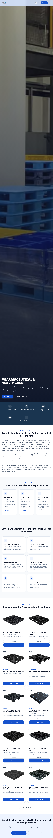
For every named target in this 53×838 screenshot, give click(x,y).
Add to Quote (14, 644)
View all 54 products (25, 807)
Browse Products (21, 396)
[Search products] (38, 2)
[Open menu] (50, 2)
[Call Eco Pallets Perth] (36, 3)
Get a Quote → (8, 396)
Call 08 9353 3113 (34, 833)
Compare (14, 641)
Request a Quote (18, 833)
